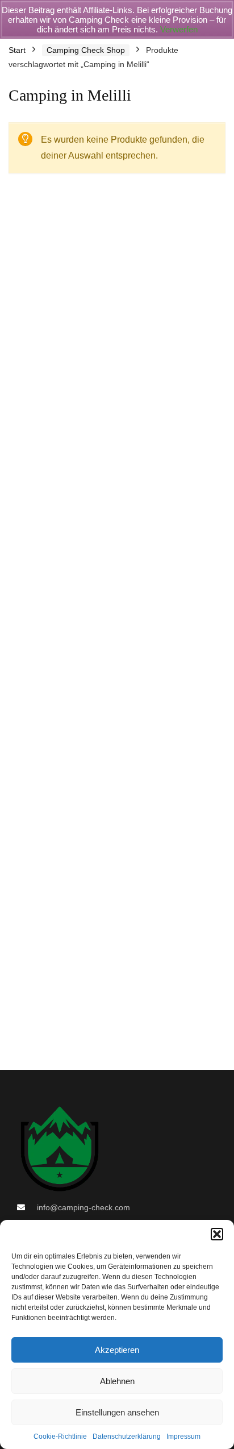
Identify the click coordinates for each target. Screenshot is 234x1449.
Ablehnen (117, 1381)
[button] (217, 1234)
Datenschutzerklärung (127, 1436)
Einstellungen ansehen (117, 1412)
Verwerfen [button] (179, 29)
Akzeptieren (117, 1350)
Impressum (183, 1436)
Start (17, 50)
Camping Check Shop (86, 50)
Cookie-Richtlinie (60, 1436)
